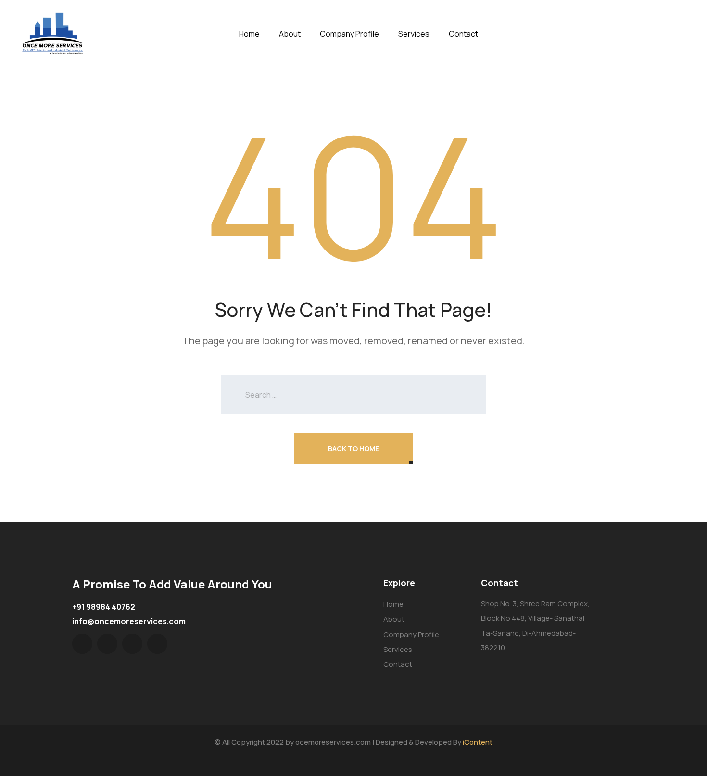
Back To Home (353, 448)
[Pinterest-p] (132, 644)
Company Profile (349, 33)
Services (413, 33)
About (290, 33)
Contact (463, 33)
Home (249, 33)
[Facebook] (107, 644)
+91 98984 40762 (103, 606)
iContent (477, 742)
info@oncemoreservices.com (129, 621)
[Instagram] (157, 644)
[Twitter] (82, 644)
